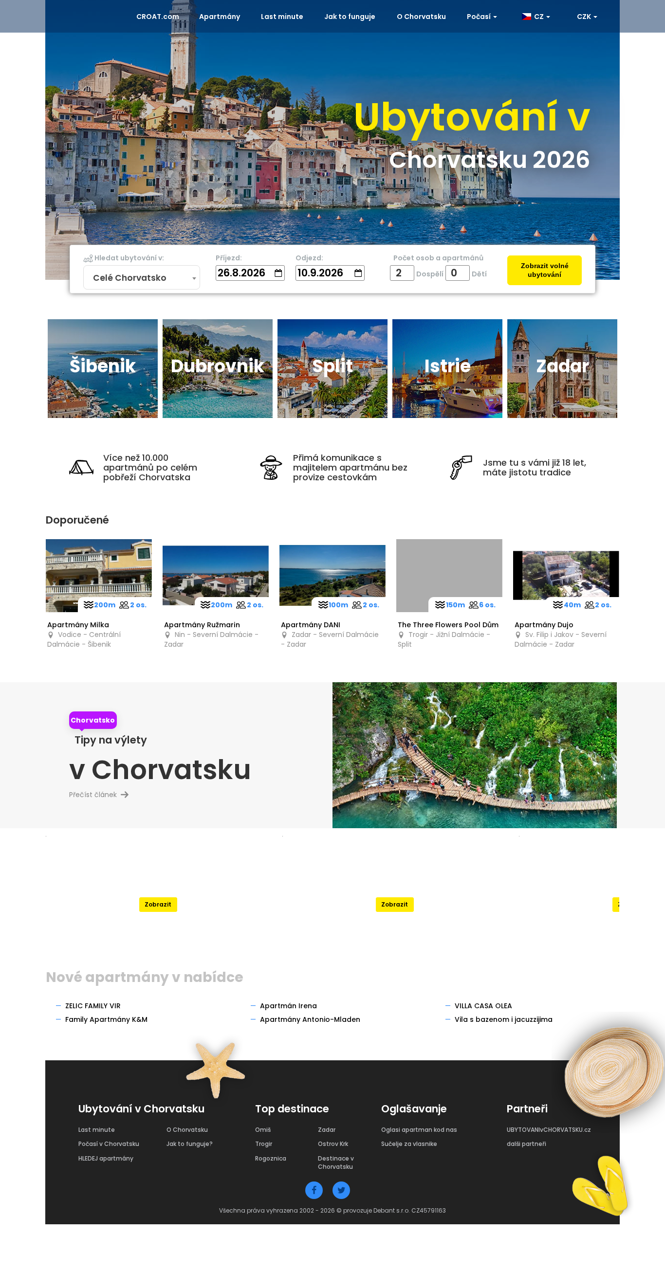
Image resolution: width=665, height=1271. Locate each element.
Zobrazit (158, 904)
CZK (584, 16)
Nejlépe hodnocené (158, 881)
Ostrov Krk (333, 1144)
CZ (538, 16)
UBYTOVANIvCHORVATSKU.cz (549, 1130)
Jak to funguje (349, 16)
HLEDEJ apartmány (105, 1158)
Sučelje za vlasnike (409, 1144)
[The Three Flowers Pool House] (449, 575)
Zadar (326, 1130)
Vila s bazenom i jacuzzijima (504, 1019)
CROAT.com (157, 16)
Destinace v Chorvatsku (336, 1162)
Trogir (263, 1144)
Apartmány (219, 16)
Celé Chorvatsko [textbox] (129, 278)
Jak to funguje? (189, 1144)
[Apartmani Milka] (99, 575)
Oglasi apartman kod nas (419, 1130)
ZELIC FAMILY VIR (93, 1006)
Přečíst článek (97, 794)
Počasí (479, 16)
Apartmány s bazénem (395, 881)
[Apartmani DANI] (332, 575)
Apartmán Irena (288, 1006)
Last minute (282, 16)
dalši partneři (526, 1144)
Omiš (263, 1130)
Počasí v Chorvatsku (108, 1144)
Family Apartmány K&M (106, 1019)
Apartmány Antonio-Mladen (310, 1019)
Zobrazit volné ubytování (545, 270)
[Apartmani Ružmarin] (216, 575)
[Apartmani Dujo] (566, 575)
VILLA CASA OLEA (483, 1006)
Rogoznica (270, 1158)
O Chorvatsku (421, 16)
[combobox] (141, 278)
